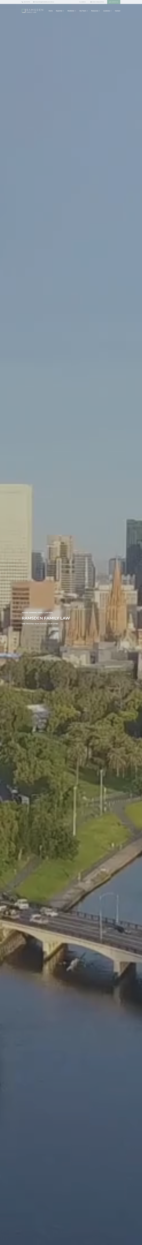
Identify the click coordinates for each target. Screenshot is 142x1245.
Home (51, 11)
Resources (94, 11)
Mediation (70, 11)
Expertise (59, 11)
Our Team (82, 11)
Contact (117, 11)
